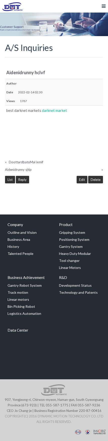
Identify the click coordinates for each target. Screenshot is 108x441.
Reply (22, 180)
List (10, 180)
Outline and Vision (22, 232)
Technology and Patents (78, 292)
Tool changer (69, 260)
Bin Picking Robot (21, 306)
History (13, 246)
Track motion (18, 292)
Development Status (75, 285)
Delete (95, 180)
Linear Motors (70, 267)
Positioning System (74, 239)
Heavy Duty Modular (75, 253)
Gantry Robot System (25, 285)
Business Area (19, 239)
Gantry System (71, 246)
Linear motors (18, 299)
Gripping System (72, 232)
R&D (63, 277)
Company (15, 224)
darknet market (54, 110)
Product (66, 224)
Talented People (20, 253)
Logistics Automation (24, 313)
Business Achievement (26, 277)
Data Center (18, 330)
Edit (82, 180)
